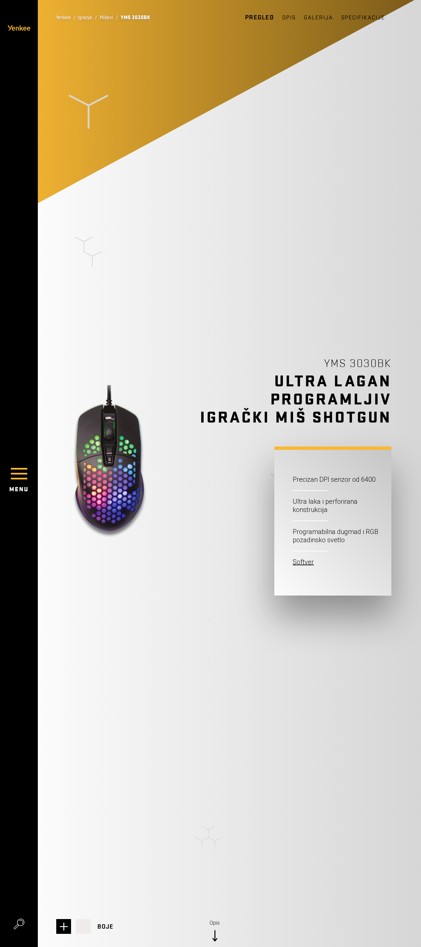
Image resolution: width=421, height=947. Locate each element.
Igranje (84, 17)
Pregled (259, 17)
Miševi (106, 17)
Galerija (318, 17)
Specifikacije (363, 17)
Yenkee (63, 17)
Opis (289, 17)
